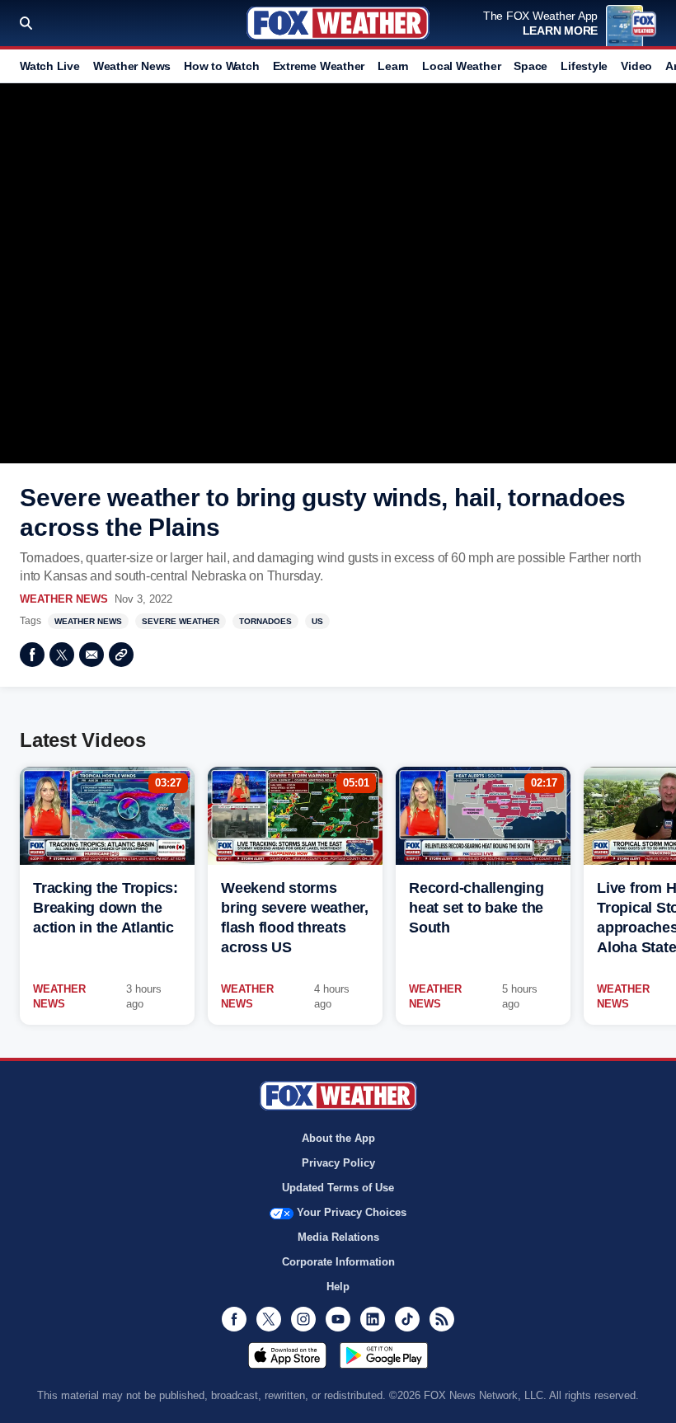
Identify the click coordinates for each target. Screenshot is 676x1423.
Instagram (303, 1319)
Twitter (61, 654)
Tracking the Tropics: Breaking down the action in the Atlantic (105, 908)
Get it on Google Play (384, 1355)
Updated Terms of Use (338, 1187)
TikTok (407, 1319)
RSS (442, 1319)
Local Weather (461, 66)
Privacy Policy (338, 1163)
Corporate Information (338, 1262)
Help (338, 1286)
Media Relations (338, 1237)
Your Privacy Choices (351, 1212)
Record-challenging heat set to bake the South (476, 908)
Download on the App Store (287, 1355)
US (317, 621)
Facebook (32, 654)
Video (636, 66)
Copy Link (121, 654)
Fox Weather (338, 23)
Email (91, 654)
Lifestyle (584, 66)
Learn (393, 66)
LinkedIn (372, 1319)
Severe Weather (180, 621)
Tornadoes (265, 621)
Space (530, 66)
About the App (338, 1138)
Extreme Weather (319, 66)
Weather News (132, 66)
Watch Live (50, 66)
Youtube (338, 1319)
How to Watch (221, 66)
